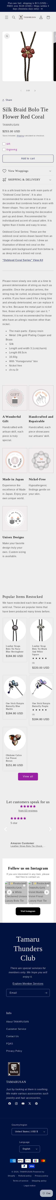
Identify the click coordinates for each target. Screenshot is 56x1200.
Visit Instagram (28, 911)
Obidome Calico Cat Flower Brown (14, 758)
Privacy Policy (14, 1051)
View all (28, 776)
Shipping (20, 136)
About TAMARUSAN (17, 1021)
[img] (28, 806)
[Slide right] (35, 90)
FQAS (9, 1043)
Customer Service (16, 1029)
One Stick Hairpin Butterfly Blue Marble (15, 706)
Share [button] (9, 100)
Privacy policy (41, 1176)
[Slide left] (21, 90)
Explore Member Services (28, 983)
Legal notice (30, 1186)
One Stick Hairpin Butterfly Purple (41, 704)
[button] (6, 17)
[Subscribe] (46, 993)
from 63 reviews (28, 810)
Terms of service (20, 1181)
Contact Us (12, 1036)
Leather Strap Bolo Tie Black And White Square (39, 650)
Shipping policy (39, 1181)
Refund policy (25, 1176)
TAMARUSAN (26, 1172)
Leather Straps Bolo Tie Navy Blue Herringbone (14, 649)
